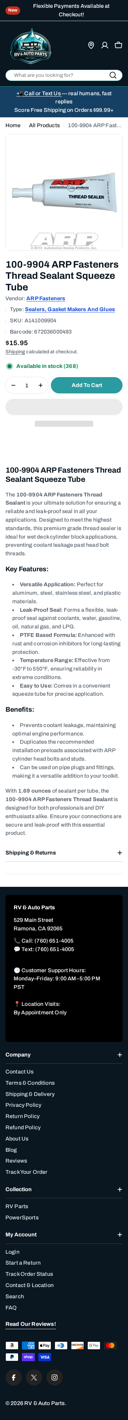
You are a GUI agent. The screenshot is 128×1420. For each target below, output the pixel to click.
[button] (64, 407)
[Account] (105, 45)
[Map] (91, 45)
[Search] (113, 75)
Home (13, 125)
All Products (44, 125)
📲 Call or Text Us (39, 93)
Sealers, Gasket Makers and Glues (70, 309)
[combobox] (64, 75)
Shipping (15, 351)
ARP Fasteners (45, 298)
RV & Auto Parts (44, 1403)
